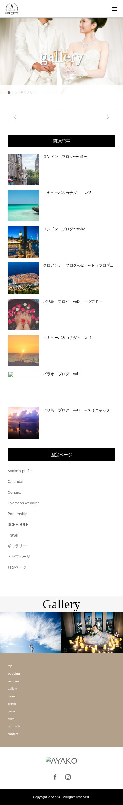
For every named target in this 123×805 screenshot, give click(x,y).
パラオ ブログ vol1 (61, 374)
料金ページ (17, 567)
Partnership (17, 514)
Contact (14, 492)
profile (12, 703)
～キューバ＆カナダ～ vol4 (67, 338)
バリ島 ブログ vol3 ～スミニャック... (78, 410)
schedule (14, 726)
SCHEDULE (18, 524)
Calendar (16, 482)
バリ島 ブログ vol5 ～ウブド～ (72, 301)
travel (11, 696)
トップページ (19, 557)
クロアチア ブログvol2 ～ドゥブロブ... (78, 265)
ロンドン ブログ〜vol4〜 (65, 229)
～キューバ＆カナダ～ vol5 (67, 193)
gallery (12, 688)
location (13, 681)
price (11, 719)
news (11, 711)
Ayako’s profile (20, 471)
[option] (31, 632)
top (10, 666)
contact (13, 734)
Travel (13, 535)
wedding (14, 673)
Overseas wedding (24, 503)
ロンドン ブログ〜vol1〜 (65, 156)
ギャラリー (17, 546)
